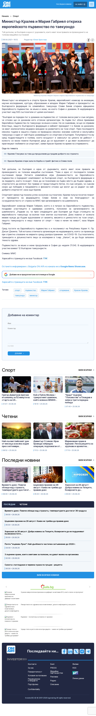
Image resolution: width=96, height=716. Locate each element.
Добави (18, 353)
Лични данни (78, 678)
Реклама (54, 676)
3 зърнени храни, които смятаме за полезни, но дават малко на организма (42, 554)
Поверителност (35, 672)
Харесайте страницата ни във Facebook (25, 282)
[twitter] (76, 651)
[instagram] (82, 651)
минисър (33, 295)
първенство (30, 290)
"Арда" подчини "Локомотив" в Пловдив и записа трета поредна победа (78, 399)
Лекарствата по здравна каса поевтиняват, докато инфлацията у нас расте (48, 604)
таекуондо (20, 295)
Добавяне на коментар (23, 315)
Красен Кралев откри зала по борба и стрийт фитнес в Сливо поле (40, 161)
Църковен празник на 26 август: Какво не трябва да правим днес (37, 521)
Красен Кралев (81, 290)
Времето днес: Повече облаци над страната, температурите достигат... (16, 487)
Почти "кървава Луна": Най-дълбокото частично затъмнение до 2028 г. (40, 544)
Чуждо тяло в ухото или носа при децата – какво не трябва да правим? (46, 629)
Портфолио (33, 684)
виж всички (85, 370)
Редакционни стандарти (34, 679)
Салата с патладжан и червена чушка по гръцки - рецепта (33, 565)
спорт (17, 290)
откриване (64, 290)
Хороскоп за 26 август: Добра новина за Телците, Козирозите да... (78, 487)
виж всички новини (48, 575)
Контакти (32, 664)
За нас (31, 668)
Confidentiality (34, 689)
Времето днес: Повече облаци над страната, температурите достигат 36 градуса (46, 511)
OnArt (75, 673)
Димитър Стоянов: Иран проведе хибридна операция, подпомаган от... (47, 444)
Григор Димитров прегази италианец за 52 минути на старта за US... (16, 397)
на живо (79, 4)
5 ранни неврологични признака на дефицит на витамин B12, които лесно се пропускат (52, 592)
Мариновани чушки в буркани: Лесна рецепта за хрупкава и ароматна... (79, 444)
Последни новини (63, 4)
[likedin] (70, 651)
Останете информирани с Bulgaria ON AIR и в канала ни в (44, 266)
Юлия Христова (40, 40)
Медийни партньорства (56, 672)
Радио (53, 680)
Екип (52, 664)
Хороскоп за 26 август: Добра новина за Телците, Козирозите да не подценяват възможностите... (44, 532)
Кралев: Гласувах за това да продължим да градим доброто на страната (43, 154)
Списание (54, 684)
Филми (75, 664)
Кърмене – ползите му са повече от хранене (36, 617)
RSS (74, 668)
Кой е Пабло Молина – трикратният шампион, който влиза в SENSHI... (45, 397)
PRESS (53, 668)
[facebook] (64, 651)
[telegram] (88, 651)
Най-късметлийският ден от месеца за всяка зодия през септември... (15, 444)
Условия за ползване (37, 675)
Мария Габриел (48, 290)
